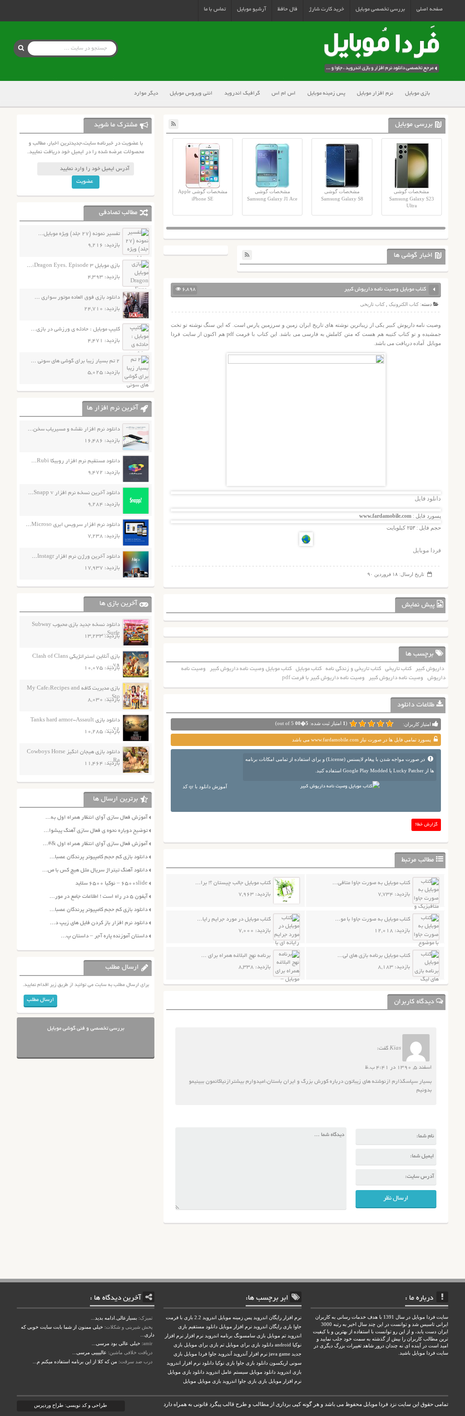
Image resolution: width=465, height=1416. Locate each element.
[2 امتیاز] (380, 723)
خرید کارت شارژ (326, 9)
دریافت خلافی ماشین (131, 1352)
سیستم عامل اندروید (227, 1372)
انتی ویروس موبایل (191, 93)
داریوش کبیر (430, 669)
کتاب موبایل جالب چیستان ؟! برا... (233, 883)
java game (279, 1353)
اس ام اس (284, 93)
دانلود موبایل (262, 1372)
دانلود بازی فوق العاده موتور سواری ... (77, 297)
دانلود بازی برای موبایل (249, 1344)
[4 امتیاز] (362, 723)
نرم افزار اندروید (184, 1363)
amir (148, 1343)
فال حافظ (287, 9)
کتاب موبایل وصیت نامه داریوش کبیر (251, 669)
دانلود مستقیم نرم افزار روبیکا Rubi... (75, 461)
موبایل (189, 1381)
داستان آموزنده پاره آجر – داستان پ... (104, 936)
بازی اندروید (289, 1372)
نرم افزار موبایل (375, 93)
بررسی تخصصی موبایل (380, 9)
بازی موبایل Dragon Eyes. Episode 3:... (73, 266)
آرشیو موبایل (251, 9)
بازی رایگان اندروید (272, 1326)
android (283, 1344)
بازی (262, 1381)
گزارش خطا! (426, 824)
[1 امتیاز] (389, 723)
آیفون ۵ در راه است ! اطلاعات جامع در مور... (98, 897)
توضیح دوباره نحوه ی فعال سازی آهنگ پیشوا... (96, 831)
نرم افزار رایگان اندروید (277, 1317)
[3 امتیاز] (371, 723)
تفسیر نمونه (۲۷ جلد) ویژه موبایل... (79, 234)
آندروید (225, 1353)
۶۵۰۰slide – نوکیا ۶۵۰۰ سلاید (111, 883)
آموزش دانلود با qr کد (205, 786)
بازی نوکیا (225, 1363)
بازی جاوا (247, 1381)
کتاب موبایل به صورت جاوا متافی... (371, 883)
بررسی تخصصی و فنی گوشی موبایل (85, 1028)
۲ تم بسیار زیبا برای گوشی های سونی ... (75, 361)
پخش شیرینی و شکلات (129, 1327)
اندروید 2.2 (205, 1317)
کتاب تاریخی (372, 304)
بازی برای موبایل (201, 1344)
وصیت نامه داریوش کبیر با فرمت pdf (323, 678)
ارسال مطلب (40, 1000)
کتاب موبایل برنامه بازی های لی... (373, 956)
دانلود (208, 1363)
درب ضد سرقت (136, 1361)
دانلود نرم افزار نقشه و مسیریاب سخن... (74, 429)
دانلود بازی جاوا (252, 1363)
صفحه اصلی (429, 9)
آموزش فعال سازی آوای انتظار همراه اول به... (96, 818)
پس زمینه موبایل (326, 93)
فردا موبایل (427, 550)
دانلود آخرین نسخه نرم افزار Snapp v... (74, 493)
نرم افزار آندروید (250, 1353)
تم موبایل (276, 1335)
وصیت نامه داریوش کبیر (396, 678)
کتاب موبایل (309, 669)
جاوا (212, 1353)
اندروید (230, 1381)
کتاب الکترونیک (404, 304)
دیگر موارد (146, 93)
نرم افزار (194, 1335)
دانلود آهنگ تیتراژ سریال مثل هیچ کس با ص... (95, 870)
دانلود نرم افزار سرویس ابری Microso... (73, 525)
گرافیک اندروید (242, 93)
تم (222, 1344)
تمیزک (146, 1318)
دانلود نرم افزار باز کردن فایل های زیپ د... (99, 923)
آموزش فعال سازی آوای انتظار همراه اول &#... (95, 844)
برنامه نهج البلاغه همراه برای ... (236, 956)
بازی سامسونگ (250, 1335)
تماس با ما (215, 9)
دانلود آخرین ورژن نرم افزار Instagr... (76, 557)
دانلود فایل (428, 498)
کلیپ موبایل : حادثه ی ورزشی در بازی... (75, 329)
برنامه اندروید (218, 1335)
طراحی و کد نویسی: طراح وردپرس (70, 1405)
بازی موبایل (417, 93)
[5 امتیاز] (353, 723)
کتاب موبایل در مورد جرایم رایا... (234, 919)
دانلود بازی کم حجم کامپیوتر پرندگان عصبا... (98, 857)
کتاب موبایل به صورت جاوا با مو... (372, 919)
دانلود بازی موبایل (186, 1372)
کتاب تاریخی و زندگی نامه (353, 669)
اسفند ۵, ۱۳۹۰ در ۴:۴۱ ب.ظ (398, 1068)
